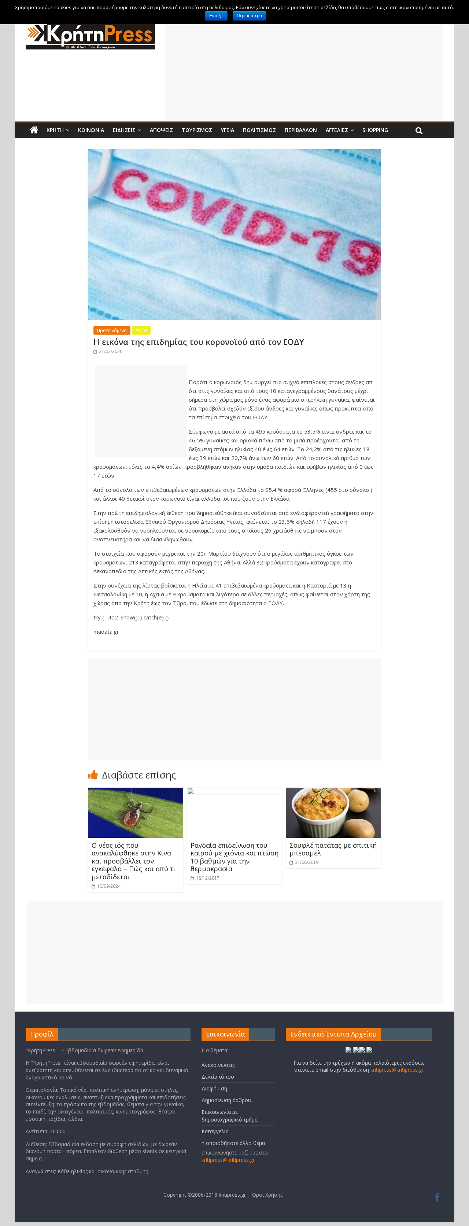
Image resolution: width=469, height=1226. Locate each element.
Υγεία (227, 129)
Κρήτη (55, 129)
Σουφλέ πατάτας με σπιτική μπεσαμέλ (333, 849)
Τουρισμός (197, 129)
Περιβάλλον (301, 129)
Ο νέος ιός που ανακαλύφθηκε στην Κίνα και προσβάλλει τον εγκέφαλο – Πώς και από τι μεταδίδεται (134, 861)
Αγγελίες (337, 129)
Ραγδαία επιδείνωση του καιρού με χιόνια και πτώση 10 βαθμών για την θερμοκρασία (234, 857)
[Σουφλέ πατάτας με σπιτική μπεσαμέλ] (333, 792)
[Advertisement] (304, 69)
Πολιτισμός (259, 129)
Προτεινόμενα (112, 330)
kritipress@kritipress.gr (228, 1159)
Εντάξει (216, 15)
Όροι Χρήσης (267, 1194)
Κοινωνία (91, 129)
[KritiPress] (90, 26)
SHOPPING (375, 129)
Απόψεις (161, 129)
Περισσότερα (249, 15)
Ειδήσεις (124, 129)
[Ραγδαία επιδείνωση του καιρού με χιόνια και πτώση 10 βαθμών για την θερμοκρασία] (234, 792)
